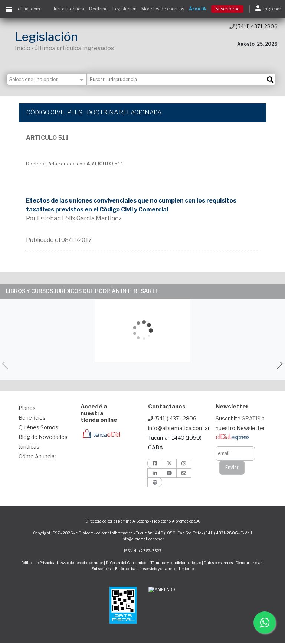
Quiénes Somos (38, 427)
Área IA (197, 9)
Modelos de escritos (162, 9)
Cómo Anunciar (37, 456)
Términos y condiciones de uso (175, 562)
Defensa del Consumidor (127, 562)
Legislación (124, 9)
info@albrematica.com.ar (179, 428)
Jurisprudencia (68, 9)
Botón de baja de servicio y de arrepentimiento (154, 568)
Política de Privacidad (39, 562)
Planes (27, 408)
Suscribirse (227, 9)
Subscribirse (102, 568)
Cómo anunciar (248, 562)
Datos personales (218, 562)
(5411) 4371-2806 (256, 26)
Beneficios (32, 417)
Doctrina (98, 9)
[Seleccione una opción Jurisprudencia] (47, 79)
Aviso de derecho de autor (81, 562)
